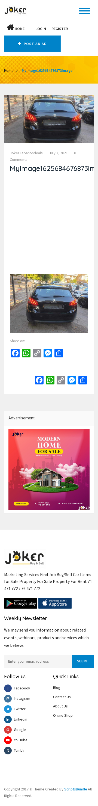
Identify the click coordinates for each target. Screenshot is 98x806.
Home (19, 28)
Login (40, 28)
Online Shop (63, 715)
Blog (56, 687)
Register (59, 28)
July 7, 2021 (58, 152)
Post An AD (35, 43)
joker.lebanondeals (26, 152)
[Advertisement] (49, 225)
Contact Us (62, 696)
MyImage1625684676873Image (47, 70)
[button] (30, 28)
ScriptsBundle (75, 789)
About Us (60, 706)
